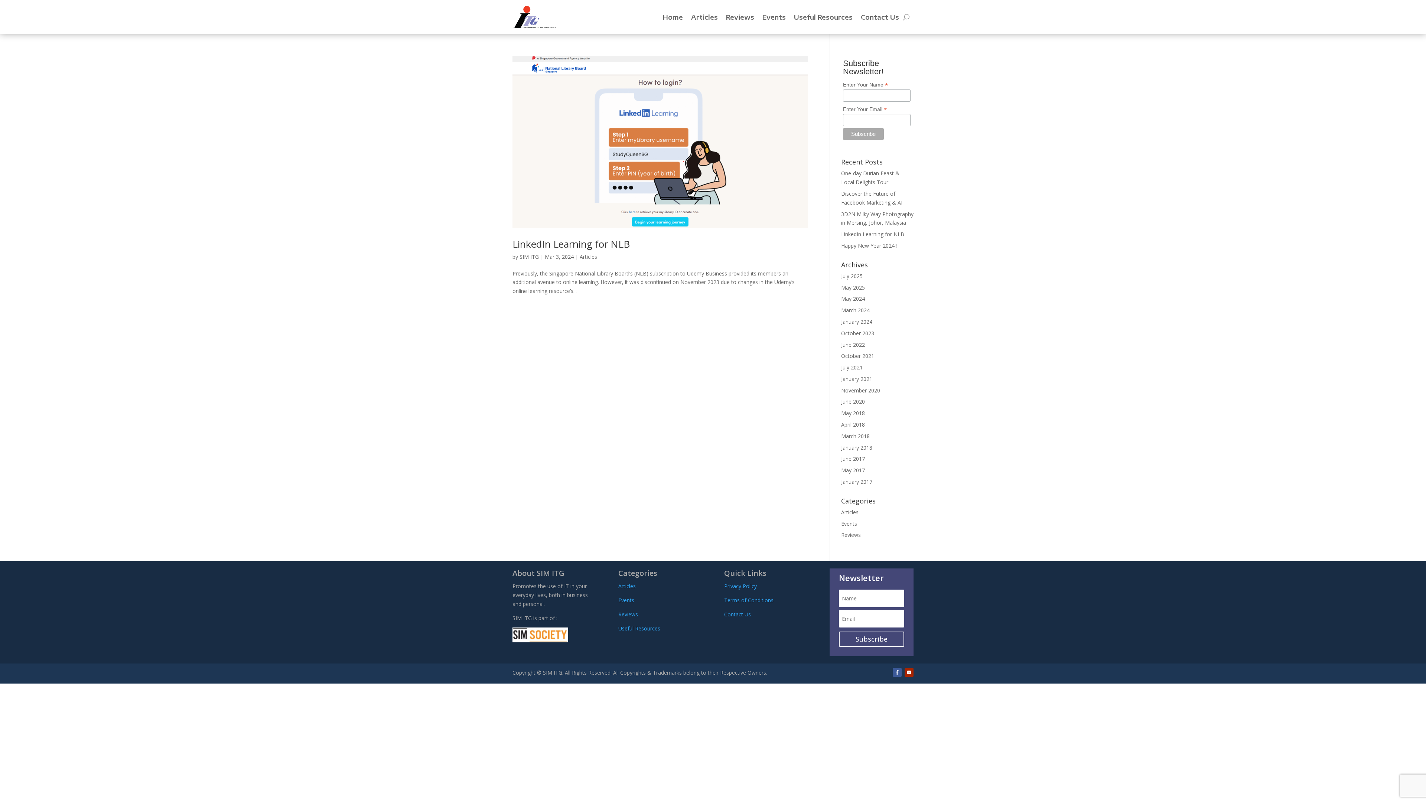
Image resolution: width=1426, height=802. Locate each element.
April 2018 (853, 424)
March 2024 (855, 310)
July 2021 (852, 367)
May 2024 (853, 298)
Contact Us (880, 17)
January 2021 (856, 378)
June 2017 (853, 458)
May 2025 (853, 287)
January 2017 (856, 481)
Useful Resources (823, 17)
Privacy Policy (740, 586)
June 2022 (853, 344)
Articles (704, 17)
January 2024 (856, 321)
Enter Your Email (865, 109)
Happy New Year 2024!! (869, 245)
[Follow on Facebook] (897, 672)
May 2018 (853, 413)
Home (673, 17)
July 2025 (852, 276)
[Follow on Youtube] (909, 672)
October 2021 (857, 355)
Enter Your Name (865, 84)
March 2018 (855, 436)
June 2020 (853, 401)
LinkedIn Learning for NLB (571, 244)
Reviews (740, 17)
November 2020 (860, 390)
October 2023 (857, 333)
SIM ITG (529, 256)
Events (774, 17)
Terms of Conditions (749, 600)
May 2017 (853, 470)
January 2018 (856, 447)
